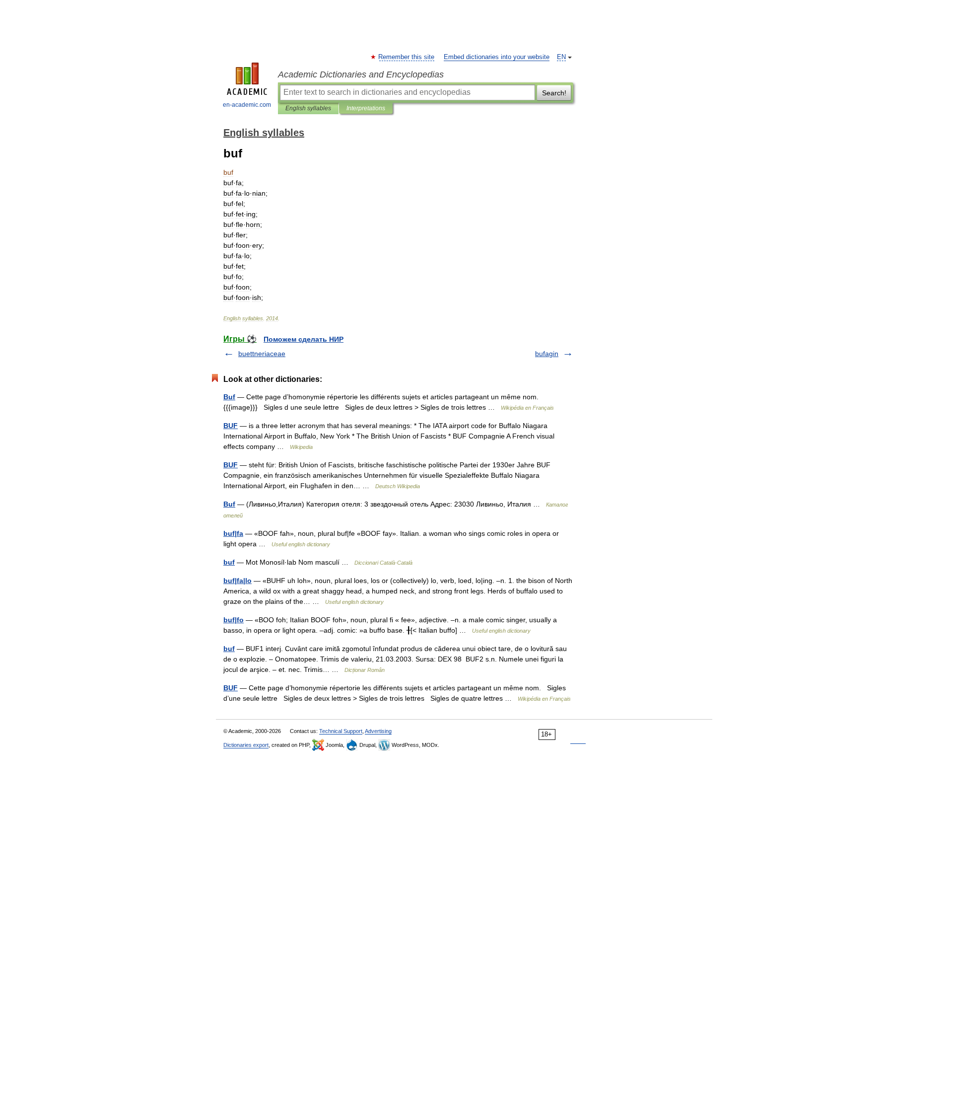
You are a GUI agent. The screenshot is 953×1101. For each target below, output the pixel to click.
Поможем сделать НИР (303, 339)
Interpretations (365, 108)
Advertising (378, 731)
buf (229, 562)
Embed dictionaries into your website (496, 57)
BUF (230, 426)
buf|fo (233, 620)
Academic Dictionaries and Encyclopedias (361, 74)
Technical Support (340, 731)
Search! (554, 93)
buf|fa (233, 533)
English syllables (308, 108)
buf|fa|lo (237, 581)
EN (561, 57)
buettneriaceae (261, 354)
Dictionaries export (246, 745)
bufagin (546, 354)
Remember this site (406, 57)
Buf (229, 397)
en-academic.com (247, 104)
